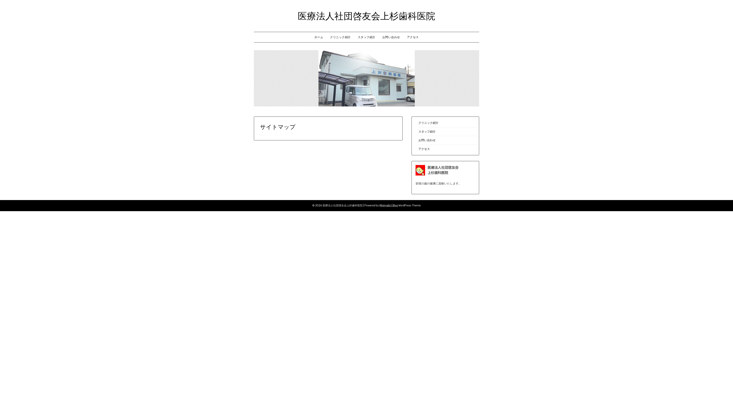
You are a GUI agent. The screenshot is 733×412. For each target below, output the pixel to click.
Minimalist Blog (388, 205)
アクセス (413, 37)
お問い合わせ (391, 37)
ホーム (318, 37)
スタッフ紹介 (366, 37)
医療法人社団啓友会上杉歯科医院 (366, 15)
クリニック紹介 (340, 37)
